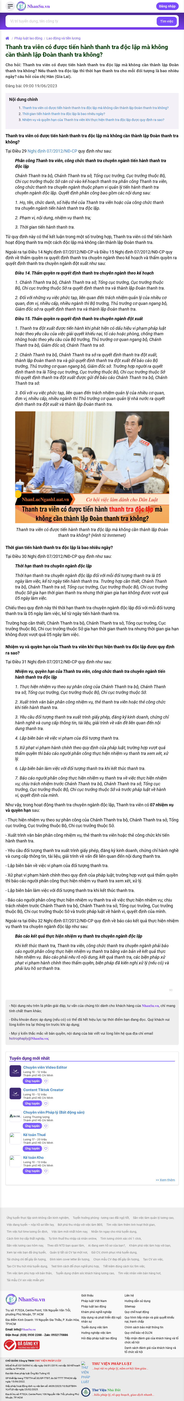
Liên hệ (129, 1295)
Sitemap (130, 1306)
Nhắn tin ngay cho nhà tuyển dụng (113, 1231)
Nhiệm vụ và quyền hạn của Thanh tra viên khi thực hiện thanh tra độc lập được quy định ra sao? (93, 120)
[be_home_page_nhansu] (8, 38)
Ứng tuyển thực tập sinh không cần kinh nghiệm (38, 1218)
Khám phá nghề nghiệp (96, 1312)
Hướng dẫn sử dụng (137, 1301)
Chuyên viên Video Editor (45, 1067)
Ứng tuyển (32, 1081)
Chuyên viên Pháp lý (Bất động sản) (54, 1112)
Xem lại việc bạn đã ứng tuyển (26, 1252)
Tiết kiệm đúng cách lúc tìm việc (123, 1266)
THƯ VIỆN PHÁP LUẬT (112, 1364)
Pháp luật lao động (28, 38)
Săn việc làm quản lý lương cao (153, 1218)
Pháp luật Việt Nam (94, 1301)
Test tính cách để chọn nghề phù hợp (75, 1266)
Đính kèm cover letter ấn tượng (69, 1259)
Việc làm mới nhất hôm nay (69, 1231)
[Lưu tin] (46, 1081)
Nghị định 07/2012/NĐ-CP (52, 151)
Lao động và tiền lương (63, 38)
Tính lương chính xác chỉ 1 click (120, 1238)
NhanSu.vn (38, 6)
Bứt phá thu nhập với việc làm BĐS (80, 1224)
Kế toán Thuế (34, 1134)
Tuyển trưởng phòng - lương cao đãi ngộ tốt (101, 1218)
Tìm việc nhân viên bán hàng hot (139, 1273)
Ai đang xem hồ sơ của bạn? (106, 1245)
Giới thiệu (87, 1295)
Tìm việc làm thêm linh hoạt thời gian (130, 1224)
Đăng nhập (167, 6)
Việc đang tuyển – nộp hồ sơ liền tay (30, 1224)
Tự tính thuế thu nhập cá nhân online (72, 1238)
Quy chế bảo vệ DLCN (138, 1333)
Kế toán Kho (33, 1157)
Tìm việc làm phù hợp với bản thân (29, 1273)
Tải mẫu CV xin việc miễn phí (25, 1280)
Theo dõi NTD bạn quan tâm (65, 1245)
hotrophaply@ (28, 1038)
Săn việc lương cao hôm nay (25, 1245)
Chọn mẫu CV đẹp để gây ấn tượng (116, 1259)
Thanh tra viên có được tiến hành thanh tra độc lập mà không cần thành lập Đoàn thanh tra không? (95, 108)
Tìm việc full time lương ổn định (27, 1231)
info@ (25, 1329)
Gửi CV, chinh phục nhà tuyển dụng (114, 1252)
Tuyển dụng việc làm (94, 1327)
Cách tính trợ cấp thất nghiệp (26, 1238)
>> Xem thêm (165, 1180)
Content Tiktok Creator (43, 1090)
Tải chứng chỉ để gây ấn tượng (26, 1259)
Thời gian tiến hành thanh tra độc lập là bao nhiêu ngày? (63, 114)
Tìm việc (166, 21)
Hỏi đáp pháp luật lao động (99, 1338)
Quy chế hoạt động (137, 1312)
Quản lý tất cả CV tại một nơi (68, 1252)
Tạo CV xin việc (153, 1259)
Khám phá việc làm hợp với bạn (149, 1245)
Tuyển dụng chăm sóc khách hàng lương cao (85, 1273)
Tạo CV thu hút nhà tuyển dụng (27, 1266)
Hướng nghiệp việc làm (96, 1333)
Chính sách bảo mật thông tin (144, 1327)
